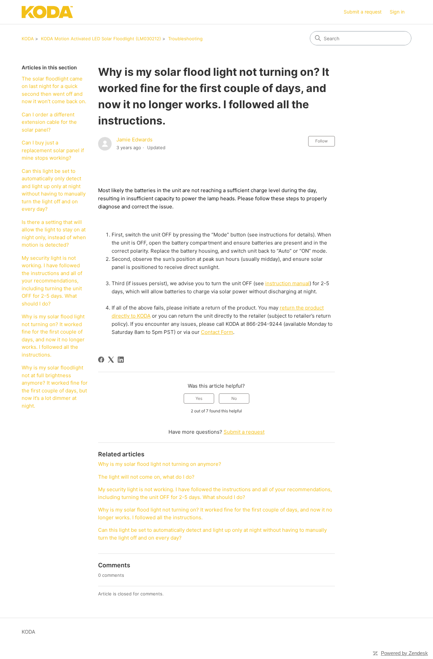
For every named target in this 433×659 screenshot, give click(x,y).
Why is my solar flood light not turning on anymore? (159, 464)
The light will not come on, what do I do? (146, 477)
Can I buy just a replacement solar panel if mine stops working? (53, 150)
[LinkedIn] (121, 360)
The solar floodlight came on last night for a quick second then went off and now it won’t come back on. (54, 90)
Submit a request (363, 12)
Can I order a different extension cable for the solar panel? (49, 122)
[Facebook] (101, 360)
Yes (199, 398)
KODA (28, 38)
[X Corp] (111, 360)
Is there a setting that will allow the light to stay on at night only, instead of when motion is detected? (54, 233)
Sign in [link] (397, 12)
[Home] (47, 12)
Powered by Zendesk (404, 653)
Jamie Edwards (134, 139)
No (234, 398)
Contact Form (217, 332)
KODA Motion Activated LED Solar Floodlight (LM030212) (101, 38)
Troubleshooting (185, 38)
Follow (321, 140)
